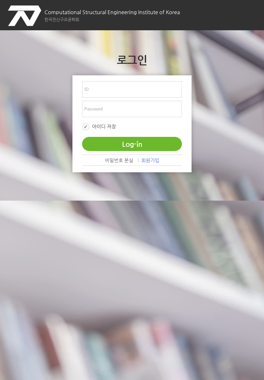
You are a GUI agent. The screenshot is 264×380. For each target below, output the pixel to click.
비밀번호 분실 (119, 160)
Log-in (132, 144)
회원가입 (150, 160)
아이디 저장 (104, 126)
